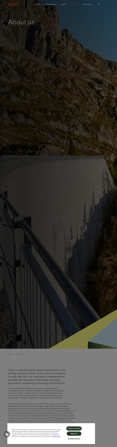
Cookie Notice (56, 436)
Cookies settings (74, 438)
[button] (7, 434)
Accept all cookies (74, 428)
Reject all (74, 433)
